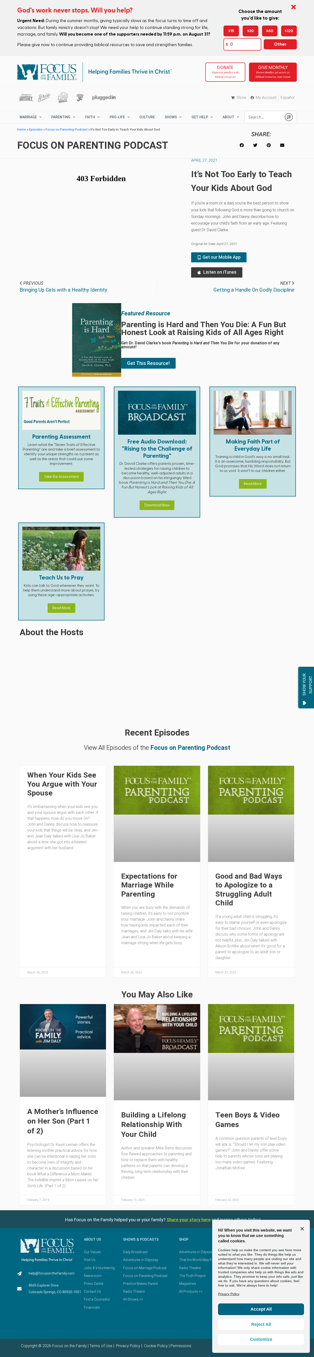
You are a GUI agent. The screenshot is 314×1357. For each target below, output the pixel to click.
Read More (253, 484)
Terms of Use (101, 1346)
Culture (147, 117)
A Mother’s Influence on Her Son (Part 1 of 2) (62, 1121)
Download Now (157, 505)
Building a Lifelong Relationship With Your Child (153, 1125)
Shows (171, 117)
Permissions (180, 1346)
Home (21, 129)
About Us (92, 1239)
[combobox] (263, 117)
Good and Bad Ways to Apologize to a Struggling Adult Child (248, 889)
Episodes (36, 129)
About (228, 117)
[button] (241, 145)
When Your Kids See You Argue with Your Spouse (62, 784)
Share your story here (188, 1219)
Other (280, 44)
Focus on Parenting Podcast (67, 129)
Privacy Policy (127, 1346)
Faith (90, 117)
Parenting (60, 117)
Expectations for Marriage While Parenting (149, 885)
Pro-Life (117, 117)
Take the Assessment (61, 477)
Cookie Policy (155, 1346)
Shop (183, 1239)
